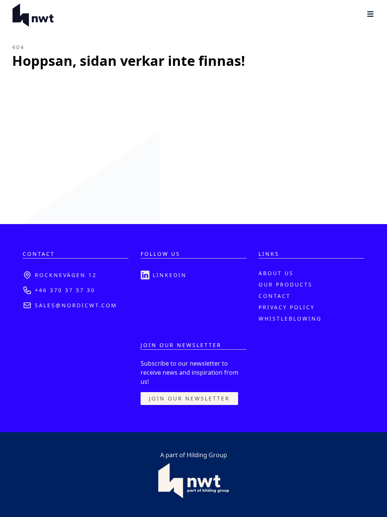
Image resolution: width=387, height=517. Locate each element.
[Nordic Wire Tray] (33, 15)
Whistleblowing (290, 318)
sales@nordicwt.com (76, 305)
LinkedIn (170, 275)
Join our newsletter (189, 398)
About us (276, 273)
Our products (286, 284)
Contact (275, 295)
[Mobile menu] (370, 14)
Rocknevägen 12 (66, 275)
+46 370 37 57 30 (65, 290)
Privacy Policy (287, 307)
